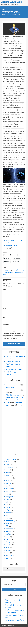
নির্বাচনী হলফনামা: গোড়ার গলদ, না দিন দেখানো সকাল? (14, 611)
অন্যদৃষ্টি (3, 9)
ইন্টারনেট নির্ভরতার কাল (12, 395)
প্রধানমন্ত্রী (10, 272)
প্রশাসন (16, 272)
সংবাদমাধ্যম (9, 550)
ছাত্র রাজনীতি (9, 489)
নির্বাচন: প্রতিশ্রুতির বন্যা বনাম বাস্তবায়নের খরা (13, 606)
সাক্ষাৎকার (9, 556)
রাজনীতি (8, 534)
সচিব (4, 275)
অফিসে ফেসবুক (7, 270)
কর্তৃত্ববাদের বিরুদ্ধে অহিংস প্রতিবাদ (15, 369)
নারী (7, 505)
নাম (4, 309)
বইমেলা (8, 518)
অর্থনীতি (8, 475)
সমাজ (7, 553)
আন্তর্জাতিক (9, 478)
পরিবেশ (8, 510)
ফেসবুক (20, 272)
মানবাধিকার (9, 531)
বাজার (7, 523)
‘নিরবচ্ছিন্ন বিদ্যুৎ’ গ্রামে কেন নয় (14, 361)
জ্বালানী (8, 494)
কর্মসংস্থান (8, 483)
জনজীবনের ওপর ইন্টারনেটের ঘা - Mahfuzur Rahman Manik (14, 398)
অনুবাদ (8, 470)
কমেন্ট (5, 290)
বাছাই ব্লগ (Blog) (10, 521)
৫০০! (7, 402)
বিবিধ (7, 526)
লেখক (7, 537)
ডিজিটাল (5, 272)
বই (7, 515)
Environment (9, 462)
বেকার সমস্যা (9, 529)
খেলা (7, 486)
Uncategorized (10, 467)
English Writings (11, 459)
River (7, 465)
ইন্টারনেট (8, 481)
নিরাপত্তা (8, 507)
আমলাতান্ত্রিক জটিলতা (18, 270)
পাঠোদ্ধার (8, 513)
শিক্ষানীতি (8, 545)
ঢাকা (7, 499)
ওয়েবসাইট (6, 324)
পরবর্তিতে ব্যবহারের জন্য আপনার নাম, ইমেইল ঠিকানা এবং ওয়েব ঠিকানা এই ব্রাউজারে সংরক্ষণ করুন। (13, 335)
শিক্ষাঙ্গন (8, 542)
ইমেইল (5, 317)
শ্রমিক (7, 548)
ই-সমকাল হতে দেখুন (11, 246)
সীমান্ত (7, 558)
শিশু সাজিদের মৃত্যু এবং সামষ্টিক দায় (14, 620)
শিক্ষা (7, 540)
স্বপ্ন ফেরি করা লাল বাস (12, 385)
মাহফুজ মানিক (6, 14)
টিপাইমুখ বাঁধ (9, 497)
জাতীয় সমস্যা (9, 491)
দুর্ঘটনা (7, 502)
